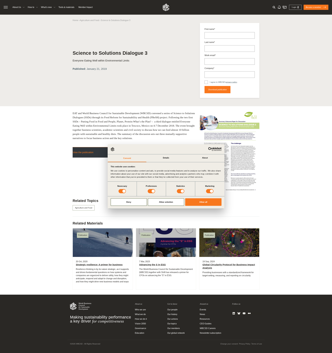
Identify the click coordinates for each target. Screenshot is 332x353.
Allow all (203, 202)
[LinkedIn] (233, 313)
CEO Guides (205, 324)
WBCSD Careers (208, 328)
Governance (140, 328)
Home (75, 20)
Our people (172, 310)
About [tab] (205, 158)
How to (31, 7)
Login (294, 7)
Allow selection (166, 202)
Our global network (176, 333)
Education (139, 333)
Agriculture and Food (89, 20)
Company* (209, 68)
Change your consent (229, 344)
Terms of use (256, 344)
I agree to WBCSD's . (224, 82)
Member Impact (85, 7)
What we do (140, 314)
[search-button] (274, 7)
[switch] (151, 191)
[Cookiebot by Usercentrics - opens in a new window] (210, 149)
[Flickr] (249, 313)
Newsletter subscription (210, 333)
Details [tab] (166, 158)
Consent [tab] (127, 158)
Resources (205, 319)
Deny (128, 202)
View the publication (83, 152)
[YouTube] (244, 313)
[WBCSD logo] (166, 7)
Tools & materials (66, 7)
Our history (172, 314)
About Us (16, 7)
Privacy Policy (244, 344)
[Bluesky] (238, 313)
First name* (210, 29)
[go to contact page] (284, 7)
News (202, 314)
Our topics (172, 324)
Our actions (172, 319)
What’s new (46, 7)
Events (203, 310)
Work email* (210, 55)
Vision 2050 (140, 324)
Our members (173, 328)
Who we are (140, 310)
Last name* (210, 42)
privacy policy (231, 82)
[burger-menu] (6, 7)
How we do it (141, 319)
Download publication (217, 89)
